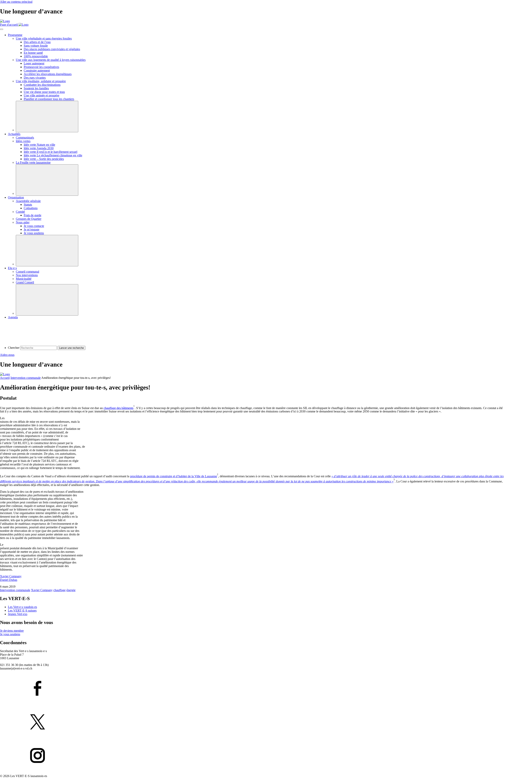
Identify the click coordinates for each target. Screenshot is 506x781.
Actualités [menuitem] (14, 134)
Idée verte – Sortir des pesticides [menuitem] (44, 159)
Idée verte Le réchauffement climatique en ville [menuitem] (53, 155)
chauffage (59, 590)
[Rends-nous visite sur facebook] (253, 688)
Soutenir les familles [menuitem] (36, 88)
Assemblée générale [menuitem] (28, 201)
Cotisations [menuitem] (31, 208)
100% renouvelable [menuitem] (36, 56)
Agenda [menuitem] (13, 317)
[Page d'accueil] (5, 21)
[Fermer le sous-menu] (47, 116)
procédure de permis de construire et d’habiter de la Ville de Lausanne (173, 476)
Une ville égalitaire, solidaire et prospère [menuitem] (41, 81)
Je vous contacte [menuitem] (34, 226)
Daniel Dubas (8, 579)
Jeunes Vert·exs (17, 614)
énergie (71, 590)
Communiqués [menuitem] (25, 137)
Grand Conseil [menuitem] (25, 282)
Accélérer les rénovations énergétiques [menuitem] (48, 74)
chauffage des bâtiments (118, 407)
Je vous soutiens (10, 634)
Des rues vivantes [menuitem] (35, 77)
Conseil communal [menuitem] (27, 271)
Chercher (13, 347)
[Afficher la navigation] (1, 29)
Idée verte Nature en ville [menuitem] (39, 144)
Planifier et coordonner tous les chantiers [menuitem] (49, 99)
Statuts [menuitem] (28, 204)
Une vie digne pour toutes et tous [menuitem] (44, 92)
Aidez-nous (7, 354)
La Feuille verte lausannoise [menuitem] (33, 162)
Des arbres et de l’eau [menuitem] (37, 42)
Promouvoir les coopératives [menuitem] (41, 67)
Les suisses (22, 610)
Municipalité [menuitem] (23, 278)
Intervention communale (25, 377)
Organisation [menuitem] (16, 197)
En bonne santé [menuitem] (33, 52)
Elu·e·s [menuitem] (12, 268)
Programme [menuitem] (15, 35)
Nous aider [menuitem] (22, 222)
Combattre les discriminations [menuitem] (42, 84)
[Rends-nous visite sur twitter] (253, 722)
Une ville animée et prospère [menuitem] (41, 95)
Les (22, 607)
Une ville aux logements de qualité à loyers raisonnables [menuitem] (51, 59)
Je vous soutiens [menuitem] (34, 233)
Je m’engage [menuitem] (31, 229)
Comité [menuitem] (20, 211)
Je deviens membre (12, 630)
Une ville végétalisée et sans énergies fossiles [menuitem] (44, 38)
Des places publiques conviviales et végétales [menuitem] (52, 49)
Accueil (5, 377)
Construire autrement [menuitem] (37, 70)
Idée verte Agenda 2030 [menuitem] (39, 148)
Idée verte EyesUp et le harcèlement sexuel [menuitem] (50, 151)
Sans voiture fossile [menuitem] (36, 45)
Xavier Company (11, 576)
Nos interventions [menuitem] (27, 275)
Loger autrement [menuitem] (34, 63)
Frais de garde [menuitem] (32, 215)
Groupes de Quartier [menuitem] (28, 218)
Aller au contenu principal (16, 1)
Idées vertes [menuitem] (23, 141)
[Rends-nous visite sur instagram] (253, 756)
